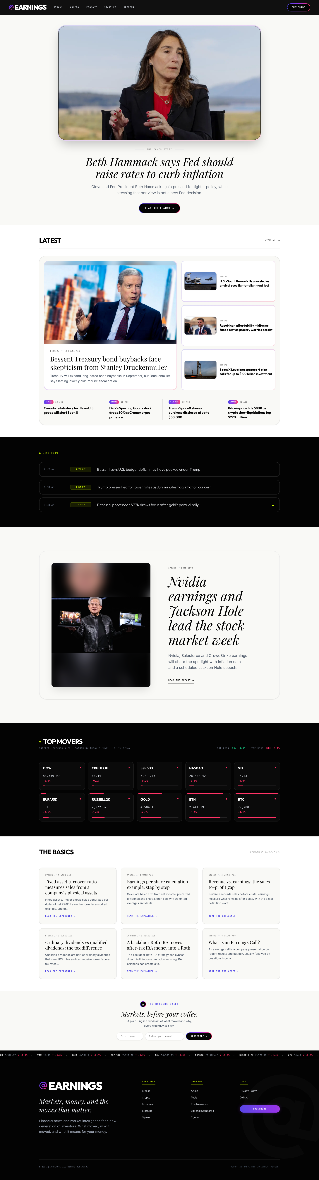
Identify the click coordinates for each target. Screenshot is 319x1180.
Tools (194, 1097)
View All (272, 240)
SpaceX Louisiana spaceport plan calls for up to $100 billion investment (246, 371)
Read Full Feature (159, 208)
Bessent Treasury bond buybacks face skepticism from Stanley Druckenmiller (108, 363)
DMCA (244, 1097)
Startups (110, 7)
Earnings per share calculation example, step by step (157, 884)
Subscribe (298, 7)
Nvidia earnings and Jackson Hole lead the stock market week (206, 610)
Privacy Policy (248, 1090)
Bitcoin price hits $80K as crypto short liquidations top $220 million (249, 412)
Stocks (58, 7)
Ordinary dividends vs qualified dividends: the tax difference (76, 945)
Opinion (129, 7)
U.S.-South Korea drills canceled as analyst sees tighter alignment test (244, 283)
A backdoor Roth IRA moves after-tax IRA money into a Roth (158, 945)
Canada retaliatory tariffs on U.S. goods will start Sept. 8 (69, 410)
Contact (195, 1117)
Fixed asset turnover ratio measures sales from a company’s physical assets (71, 886)
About (194, 1090)
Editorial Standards (202, 1110)
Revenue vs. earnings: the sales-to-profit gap (240, 884)
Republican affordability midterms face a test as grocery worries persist (246, 327)
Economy (91, 7)
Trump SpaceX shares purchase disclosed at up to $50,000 (189, 412)
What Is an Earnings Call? (234, 942)
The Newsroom (200, 1104)
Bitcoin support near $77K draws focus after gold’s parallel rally (148, 504)
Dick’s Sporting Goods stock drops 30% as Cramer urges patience (130, 412)
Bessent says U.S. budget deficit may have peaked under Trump (148, 469)
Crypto (74, 7)
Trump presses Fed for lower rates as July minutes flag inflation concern (154, 487)
